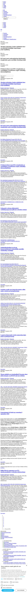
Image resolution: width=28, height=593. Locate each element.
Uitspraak (12, 88)
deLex (4, 1)
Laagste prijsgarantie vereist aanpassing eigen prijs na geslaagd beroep (13, 335)
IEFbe (4, 7)
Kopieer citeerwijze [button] (5, 88)
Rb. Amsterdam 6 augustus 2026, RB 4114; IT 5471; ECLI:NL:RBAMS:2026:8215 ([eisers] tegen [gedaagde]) (13, 181)
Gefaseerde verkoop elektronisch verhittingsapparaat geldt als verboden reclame (14, 208)
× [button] (26, 565)
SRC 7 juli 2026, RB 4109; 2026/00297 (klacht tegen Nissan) (14, 386)
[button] (14, 588)
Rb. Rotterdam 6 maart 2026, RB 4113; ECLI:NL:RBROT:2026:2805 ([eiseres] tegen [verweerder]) (13, 221)
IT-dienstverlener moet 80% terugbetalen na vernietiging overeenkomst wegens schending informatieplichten (13, 166)
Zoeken (5, 18)
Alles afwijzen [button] (20, 590)
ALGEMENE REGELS (14, 241)
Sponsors (5, 13)
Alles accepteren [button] (8, 590)
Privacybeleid (22, 576)
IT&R (4, 5)
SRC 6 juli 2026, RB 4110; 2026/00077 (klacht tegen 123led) (14, 347)
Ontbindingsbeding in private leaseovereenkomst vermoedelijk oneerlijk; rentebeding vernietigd (12, 249)
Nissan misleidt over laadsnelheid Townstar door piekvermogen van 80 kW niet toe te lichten (14, 375)
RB (4, 4)
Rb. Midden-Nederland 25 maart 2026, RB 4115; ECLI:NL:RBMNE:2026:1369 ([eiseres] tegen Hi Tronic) (13, 140)
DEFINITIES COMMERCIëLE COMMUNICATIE (12, 201)
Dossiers (5, 11)
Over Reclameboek (7, 14)
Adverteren (5, 12)
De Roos (2, 467)
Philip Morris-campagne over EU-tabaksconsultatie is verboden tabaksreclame (13, 471)
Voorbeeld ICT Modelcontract (9, 39)
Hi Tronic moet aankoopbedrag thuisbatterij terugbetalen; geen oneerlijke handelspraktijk (13, 126)
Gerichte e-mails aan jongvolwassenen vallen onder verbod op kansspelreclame (13, 290)
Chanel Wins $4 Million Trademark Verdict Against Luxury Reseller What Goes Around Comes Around (14, 563)
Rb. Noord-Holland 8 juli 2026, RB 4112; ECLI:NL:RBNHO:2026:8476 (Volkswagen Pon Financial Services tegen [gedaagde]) (13, 265)
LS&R (4, 6)
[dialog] (14, 578)
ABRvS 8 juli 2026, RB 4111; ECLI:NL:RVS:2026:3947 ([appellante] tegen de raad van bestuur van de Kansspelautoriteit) (13, 304)
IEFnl (4, 2)
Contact (5, 16)
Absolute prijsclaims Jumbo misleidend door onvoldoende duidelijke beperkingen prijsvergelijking (13, 84)
